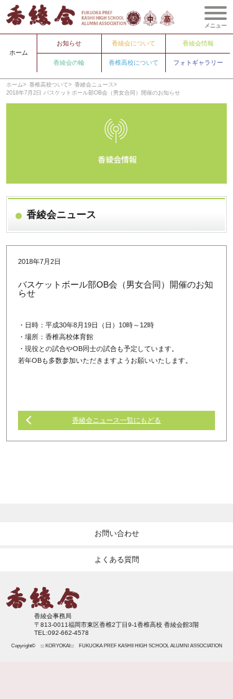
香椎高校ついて (48, 85)
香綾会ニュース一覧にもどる (116, 420)
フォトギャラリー (198, 62)
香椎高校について (133, 62)
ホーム (18, 52)
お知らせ (69, 43)
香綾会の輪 (69, 62)
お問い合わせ (116, 533)
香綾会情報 (198, 43)
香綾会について (133, 43)
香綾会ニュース (94, 85)
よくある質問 (116, 559)
